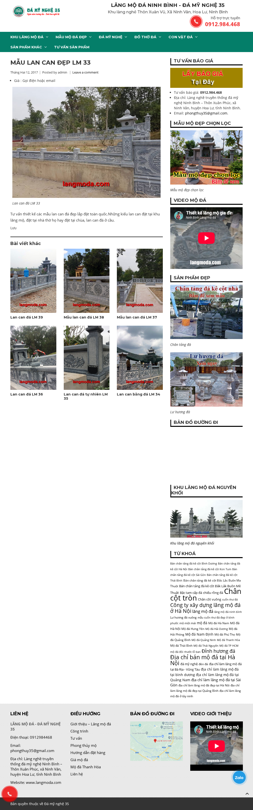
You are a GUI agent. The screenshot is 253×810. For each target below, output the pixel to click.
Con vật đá (181, 37)
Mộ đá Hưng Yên (192, 629)
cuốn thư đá (230, 599)
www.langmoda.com (43, 782)
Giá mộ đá (79, 759)
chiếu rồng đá (213, 592)
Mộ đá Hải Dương (216, 629)
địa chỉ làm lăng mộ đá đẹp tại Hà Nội (204, 685)
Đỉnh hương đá (218, 650)
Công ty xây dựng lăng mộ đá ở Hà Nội (205, 607)
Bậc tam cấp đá (191, 592)
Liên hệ (76, 774)
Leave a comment (85, 72)
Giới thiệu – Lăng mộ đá (90, 723)
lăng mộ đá (202, 611)
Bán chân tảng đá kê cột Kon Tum (209, 569)
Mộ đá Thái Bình (181, 645)
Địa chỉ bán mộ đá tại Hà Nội (202, 660)
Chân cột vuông (209, 599)
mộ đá (202, 623)
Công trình (79, 731)
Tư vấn (76, 738)
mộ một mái (187, 623)
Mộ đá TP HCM (228, 645)
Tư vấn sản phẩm (71, 47)
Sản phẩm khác (26, 47)
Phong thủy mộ (83, 745)
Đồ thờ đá (145, 37)
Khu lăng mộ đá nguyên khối (192, 543)
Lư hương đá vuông (183, 617)
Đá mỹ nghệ (110, 37)
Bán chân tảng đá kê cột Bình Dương (193, 563)
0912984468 (41, 737)
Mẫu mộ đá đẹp (71, 37)
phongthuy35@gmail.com (206, 113)
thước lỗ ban (192, 652)
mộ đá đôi (176, 652)
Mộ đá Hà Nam (218, 623)
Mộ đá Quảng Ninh (203, 640)
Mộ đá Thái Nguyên (205, 645)
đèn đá (203, 664)
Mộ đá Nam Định (199, 634)
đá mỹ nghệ (189, 664)
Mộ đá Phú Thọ (224, 634)
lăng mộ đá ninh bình (228, 612)
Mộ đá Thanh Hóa (228, 640)
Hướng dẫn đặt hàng (87, 752)
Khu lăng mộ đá (26, 37)
